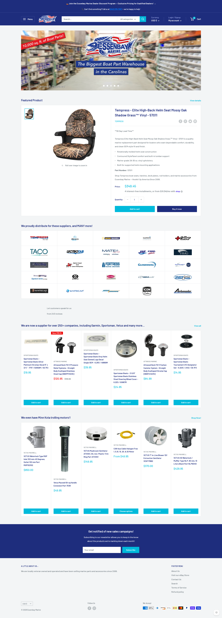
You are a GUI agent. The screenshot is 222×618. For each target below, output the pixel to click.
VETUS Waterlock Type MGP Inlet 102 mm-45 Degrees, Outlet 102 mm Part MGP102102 (35, 460)
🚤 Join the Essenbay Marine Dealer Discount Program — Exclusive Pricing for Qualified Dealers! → (111, 3)
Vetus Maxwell (30, 453)
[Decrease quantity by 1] (127, 199)
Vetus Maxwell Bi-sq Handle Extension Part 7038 (65, 484)
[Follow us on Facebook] (89, 608)
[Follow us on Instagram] (94, 608)
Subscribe (130, 550)
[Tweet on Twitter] (190, 121)
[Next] (201, 369)
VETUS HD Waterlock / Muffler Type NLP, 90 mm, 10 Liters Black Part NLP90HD (185, 461)
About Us (175, 571)
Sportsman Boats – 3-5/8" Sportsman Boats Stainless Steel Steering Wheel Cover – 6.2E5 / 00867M (126, 377)
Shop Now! (196, 418)
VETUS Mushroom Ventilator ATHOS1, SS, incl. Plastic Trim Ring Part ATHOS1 (96, 454)
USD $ (24, 604)
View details (195, 100)
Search (174, 583)
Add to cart (135, 209)
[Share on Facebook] (180, 121)
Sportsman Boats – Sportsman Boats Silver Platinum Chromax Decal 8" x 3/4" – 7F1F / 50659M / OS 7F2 (36, 363)
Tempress (119, 121)
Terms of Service (179, 587)
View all (197, 326)
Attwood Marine (60, 362)
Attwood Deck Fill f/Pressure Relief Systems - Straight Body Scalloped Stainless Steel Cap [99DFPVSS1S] (66, 369)
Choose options (126, 511)
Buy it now (177, 209)
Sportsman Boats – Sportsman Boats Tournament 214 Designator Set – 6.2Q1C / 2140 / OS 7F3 (185, 363)
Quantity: (119, 199)
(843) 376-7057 (116, 9)
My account (173, 20)
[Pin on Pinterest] (185, 121)
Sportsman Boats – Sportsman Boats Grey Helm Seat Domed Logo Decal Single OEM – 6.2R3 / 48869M (96, 358)
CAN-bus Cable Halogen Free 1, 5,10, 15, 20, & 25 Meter (126, 450)
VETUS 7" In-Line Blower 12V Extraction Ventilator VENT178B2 (155, 458)
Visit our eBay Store (180, 575)
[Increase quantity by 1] (141, 199)
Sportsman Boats (31, 355)
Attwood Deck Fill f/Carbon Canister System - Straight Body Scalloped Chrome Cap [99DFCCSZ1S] (155, 369)
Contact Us (176, 579)
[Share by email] (195, 121)
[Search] (143, 19)
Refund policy (177, 592)
